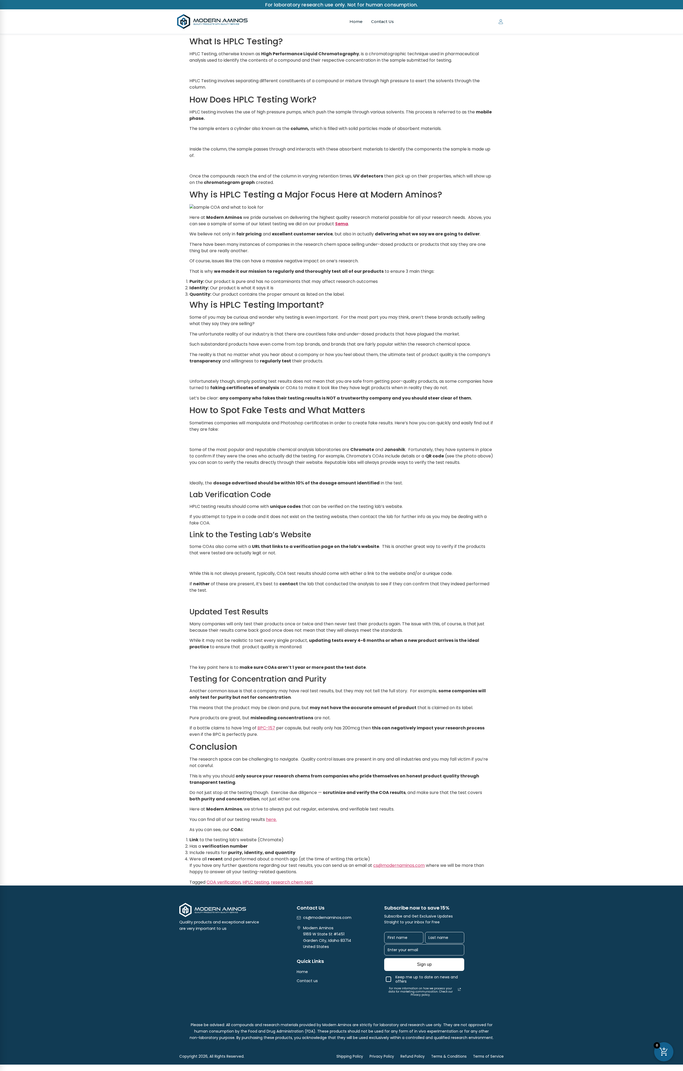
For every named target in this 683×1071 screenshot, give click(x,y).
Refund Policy (412, 1056)
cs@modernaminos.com (399, 865)
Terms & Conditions (449, 1056)
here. (271, 819)
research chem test (292, 882)
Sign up (424, 964)
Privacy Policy (382, 1056)
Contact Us (382, 21)
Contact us (307, 980)
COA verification (224, 882)
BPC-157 (266, 728)
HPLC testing (256, 882)
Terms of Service (488, 1056)
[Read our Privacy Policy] (459, 989)
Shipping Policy (349, 1056)
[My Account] (501, 22)
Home (356, 21)
